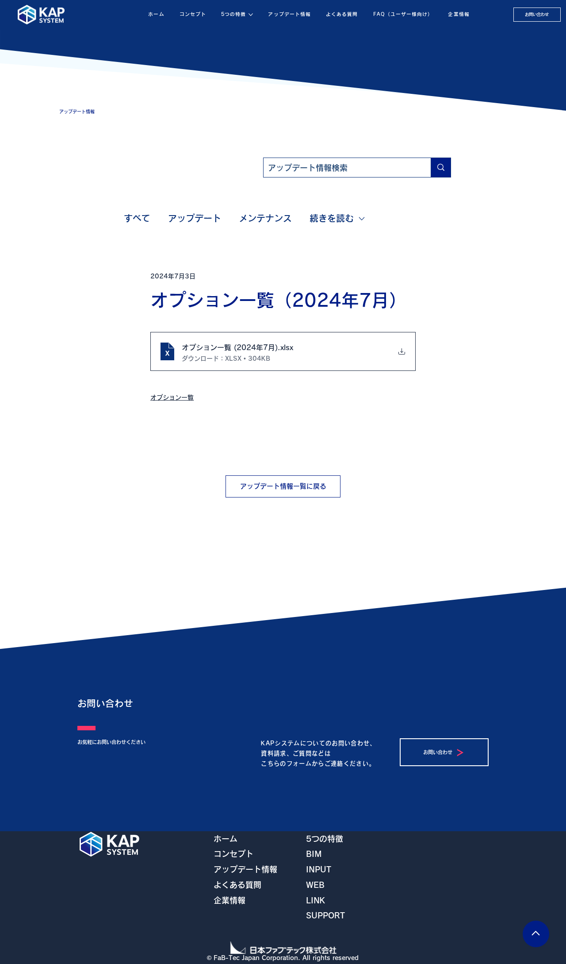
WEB (315, 885)
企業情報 (229, 900)
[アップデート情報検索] (441, 167)
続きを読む (332, 218)
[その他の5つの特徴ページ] (251, 14)
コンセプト (233, 854)
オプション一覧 (172, 397)
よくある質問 (237, 885)
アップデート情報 (245, 869)
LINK (315, 900)
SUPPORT (325, 915)
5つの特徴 (324, 839)
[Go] (536, 934)
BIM (314, 854)
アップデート (194, 218)
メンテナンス (265, 218)
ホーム (225, 839)
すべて (137, 218)
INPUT (318, 869)
